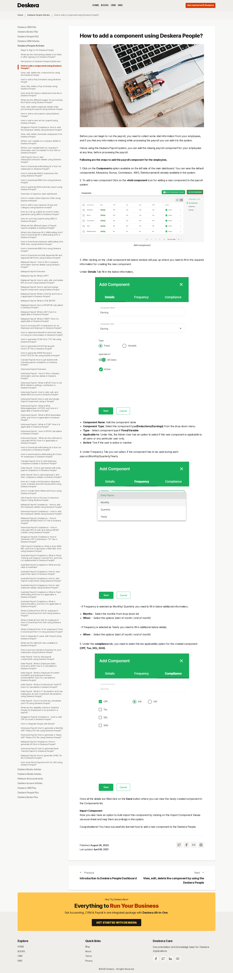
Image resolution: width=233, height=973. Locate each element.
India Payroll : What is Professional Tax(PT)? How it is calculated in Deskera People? (41, 685)
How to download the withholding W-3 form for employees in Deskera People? (41, 455)
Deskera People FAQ (28, 36)
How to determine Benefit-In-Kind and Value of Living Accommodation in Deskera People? (42, 333)
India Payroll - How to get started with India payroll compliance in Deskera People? (41, 469)
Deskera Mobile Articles (29, 774)
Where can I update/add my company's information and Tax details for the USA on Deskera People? (40, 150)
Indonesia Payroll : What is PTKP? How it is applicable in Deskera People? (40, 425)
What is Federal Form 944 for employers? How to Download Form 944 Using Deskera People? (41, 622)
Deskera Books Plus (28, 797)
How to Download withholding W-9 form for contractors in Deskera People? (41, 448)
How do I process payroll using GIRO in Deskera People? (39, 219)
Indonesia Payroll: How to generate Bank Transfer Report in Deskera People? (39, 749)
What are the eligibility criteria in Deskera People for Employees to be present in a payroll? (40, 710)
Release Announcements (30, 778)
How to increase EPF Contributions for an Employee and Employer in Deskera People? (41, 326)
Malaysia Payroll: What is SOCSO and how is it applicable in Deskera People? (41, 295)
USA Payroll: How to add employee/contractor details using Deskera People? (41, 159)
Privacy (89, 960)
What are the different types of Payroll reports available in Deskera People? (38, 226)
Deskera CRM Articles (28, 41)
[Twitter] (163, 959)
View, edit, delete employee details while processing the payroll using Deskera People (41, 108)
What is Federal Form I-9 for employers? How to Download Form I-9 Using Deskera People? (42, 630)
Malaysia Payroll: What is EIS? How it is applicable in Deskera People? (38, 313)
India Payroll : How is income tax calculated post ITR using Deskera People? (41, 701)
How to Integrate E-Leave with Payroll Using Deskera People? (41, 637)
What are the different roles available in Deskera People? (39, 644)
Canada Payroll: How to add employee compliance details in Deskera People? (39, 462)
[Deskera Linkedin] (170, 959)
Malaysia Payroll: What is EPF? (35, 276)
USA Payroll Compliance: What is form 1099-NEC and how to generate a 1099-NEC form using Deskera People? (41, 548)
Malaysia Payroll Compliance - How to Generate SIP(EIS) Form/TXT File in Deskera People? (41, 520)
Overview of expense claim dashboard (39, 193)
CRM (113, 5)
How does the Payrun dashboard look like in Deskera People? (41, 94)
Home (20, 15)
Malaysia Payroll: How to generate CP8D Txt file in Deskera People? (41, 756)
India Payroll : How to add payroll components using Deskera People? (38, 657)
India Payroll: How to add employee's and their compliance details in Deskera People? (41, 475)
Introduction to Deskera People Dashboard (40, 61)
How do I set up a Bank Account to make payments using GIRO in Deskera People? (40, 212)
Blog (87, 946)
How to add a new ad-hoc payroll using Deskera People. (39, 121)
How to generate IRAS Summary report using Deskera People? (41, 188)
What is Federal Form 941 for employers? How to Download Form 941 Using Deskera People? (40, 613)
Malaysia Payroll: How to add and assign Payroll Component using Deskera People (40, 288)
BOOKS (105, 5)
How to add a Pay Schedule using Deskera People (41, 80)
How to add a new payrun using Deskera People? (40, 114)
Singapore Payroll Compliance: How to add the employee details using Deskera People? (41, 128)
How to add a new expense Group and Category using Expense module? (39, 206)
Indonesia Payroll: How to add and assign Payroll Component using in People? (40, 400)
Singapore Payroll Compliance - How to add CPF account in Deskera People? (41, 718)
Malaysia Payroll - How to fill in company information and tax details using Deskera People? (40, 264)
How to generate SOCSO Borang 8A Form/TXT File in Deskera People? (37, 347)
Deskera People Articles (38, 15)
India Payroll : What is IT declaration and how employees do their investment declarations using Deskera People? (42, 693)
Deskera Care (162, 941)
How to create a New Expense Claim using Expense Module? (41, 199)
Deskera (110, 969)
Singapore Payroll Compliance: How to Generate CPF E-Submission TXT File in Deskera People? (39, 539)
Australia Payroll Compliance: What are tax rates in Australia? (41, 566)
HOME (95, 5)
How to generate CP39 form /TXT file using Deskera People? (41, 340)
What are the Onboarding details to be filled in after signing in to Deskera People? (41, 55)
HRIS (120, 5)
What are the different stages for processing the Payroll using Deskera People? (41, 101)
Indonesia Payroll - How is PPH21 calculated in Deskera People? (41, 432)
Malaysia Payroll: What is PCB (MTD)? (38, 300)
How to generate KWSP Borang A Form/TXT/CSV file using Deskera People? (40, 354)
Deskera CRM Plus (27, 788)
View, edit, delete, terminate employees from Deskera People (41, 135)
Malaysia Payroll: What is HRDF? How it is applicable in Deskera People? (40, 320)
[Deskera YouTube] (178, 959)
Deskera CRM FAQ (27, 27)
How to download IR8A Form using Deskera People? (41, 181)
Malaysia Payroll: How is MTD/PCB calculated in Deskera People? (42, 306)
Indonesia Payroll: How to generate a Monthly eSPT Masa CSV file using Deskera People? (42, 729)
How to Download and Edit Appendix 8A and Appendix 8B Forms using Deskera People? (41, 256)
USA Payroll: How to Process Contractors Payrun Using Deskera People (40, 499)
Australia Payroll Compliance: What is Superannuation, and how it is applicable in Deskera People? (41, 604)
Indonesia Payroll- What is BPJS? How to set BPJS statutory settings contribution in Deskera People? (41, 385)
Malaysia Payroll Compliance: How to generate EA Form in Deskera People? (38, 742)
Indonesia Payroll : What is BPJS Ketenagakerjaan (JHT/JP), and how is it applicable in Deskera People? (39, 408)
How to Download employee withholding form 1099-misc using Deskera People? (42, 242)
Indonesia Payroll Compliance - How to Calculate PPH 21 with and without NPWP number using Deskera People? (40, 530)
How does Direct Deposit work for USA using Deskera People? (41, 763)
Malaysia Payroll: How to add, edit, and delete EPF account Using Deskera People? (42, 281)
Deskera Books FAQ (28, 31)
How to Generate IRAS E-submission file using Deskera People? (39, 174)
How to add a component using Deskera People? (41, 67)
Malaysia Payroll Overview (33, 271)
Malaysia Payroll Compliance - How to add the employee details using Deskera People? (41, 505)
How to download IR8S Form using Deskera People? (41, 249)
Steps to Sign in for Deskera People (37, 50)
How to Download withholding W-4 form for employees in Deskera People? (41, 167)
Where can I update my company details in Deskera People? (41, 142)
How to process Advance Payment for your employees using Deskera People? (41, 651)
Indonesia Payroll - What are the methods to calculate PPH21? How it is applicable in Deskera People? (41, 440)
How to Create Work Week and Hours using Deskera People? (41, 492)
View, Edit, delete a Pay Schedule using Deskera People (39, 87)
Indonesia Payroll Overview (33, 369)
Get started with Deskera (200, 5)
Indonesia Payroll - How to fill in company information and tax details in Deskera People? (40, 376)
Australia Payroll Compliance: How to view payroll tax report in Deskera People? (40, 572)
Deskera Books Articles (29, 769)
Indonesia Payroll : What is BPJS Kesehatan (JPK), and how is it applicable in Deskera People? (41, 417)
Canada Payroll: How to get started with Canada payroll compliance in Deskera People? (39, 362)
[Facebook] (156, 959)
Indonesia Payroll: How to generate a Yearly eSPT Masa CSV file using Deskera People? (41, 736)
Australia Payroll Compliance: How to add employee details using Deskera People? (40, 586)
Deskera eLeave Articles (30, 783)
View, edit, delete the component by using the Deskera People (40, 73)
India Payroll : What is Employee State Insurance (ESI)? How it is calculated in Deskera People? (39, 666)
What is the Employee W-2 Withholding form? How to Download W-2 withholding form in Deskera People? (42, 235)
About (88, 951)
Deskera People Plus (28, 792)
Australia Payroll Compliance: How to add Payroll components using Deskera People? (41, 579)
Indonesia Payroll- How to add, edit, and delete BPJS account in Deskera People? (39, 393)
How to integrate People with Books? (38, 723)
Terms (88, 956)
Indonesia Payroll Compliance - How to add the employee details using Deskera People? (41, 512)
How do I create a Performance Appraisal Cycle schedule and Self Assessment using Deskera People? (41, 484)
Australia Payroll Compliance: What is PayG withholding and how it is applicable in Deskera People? (41, 594)
